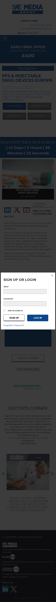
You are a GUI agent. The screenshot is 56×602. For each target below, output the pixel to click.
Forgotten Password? (14, 325)
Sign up (14, 318)
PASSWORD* (8, 299)
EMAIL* (6, 287)
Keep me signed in (15, 311)
